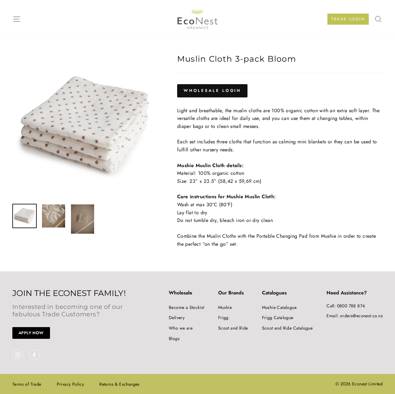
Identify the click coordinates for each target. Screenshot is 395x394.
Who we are (181, 328)
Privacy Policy (70, 384)
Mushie (225, 307)
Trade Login (348, 19)
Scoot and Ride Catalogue (287, 328)
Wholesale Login (212, 90)
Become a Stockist (186, 307)
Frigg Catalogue (277, 317)
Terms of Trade (26, 384)
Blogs (174, 338)
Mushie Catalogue (279, 307)
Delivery (177, 317)
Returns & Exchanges (119, 384)
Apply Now (31, 333)
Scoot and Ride (233, 328)
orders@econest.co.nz (361, 316)
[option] (84, 127)
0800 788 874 (351, 306)
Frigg (223, 317)
